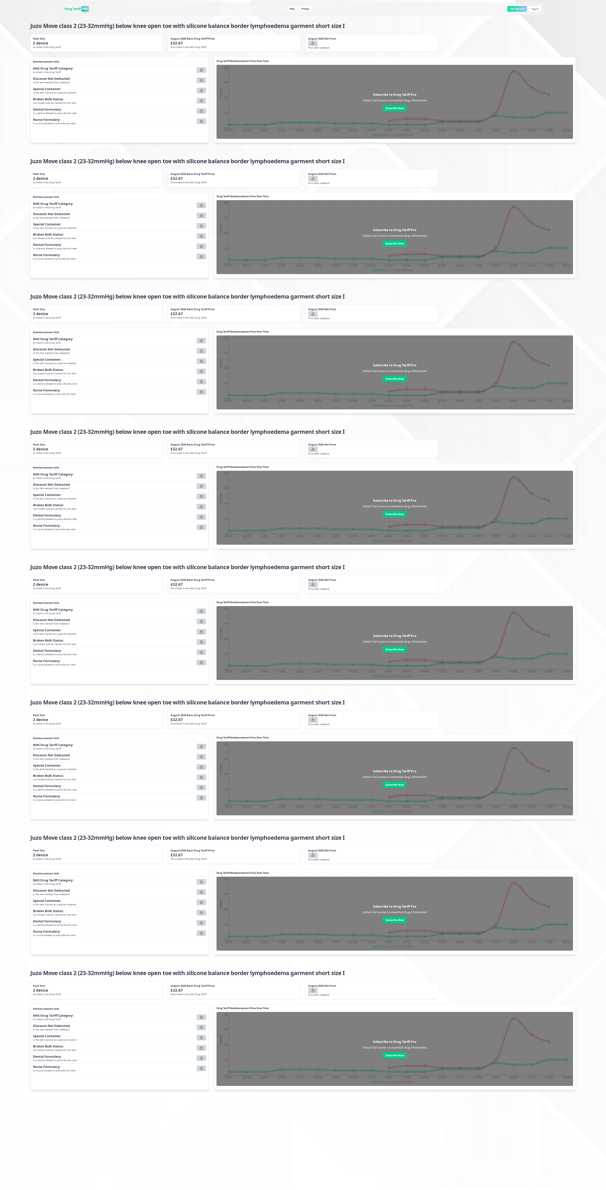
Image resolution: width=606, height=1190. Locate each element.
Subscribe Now (394, 108)
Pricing (305, 8)
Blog (292, 8)
